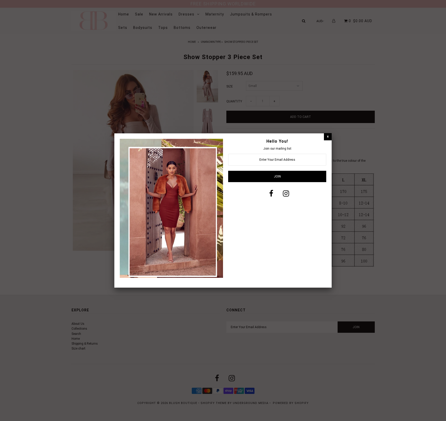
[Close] (328, 136)
